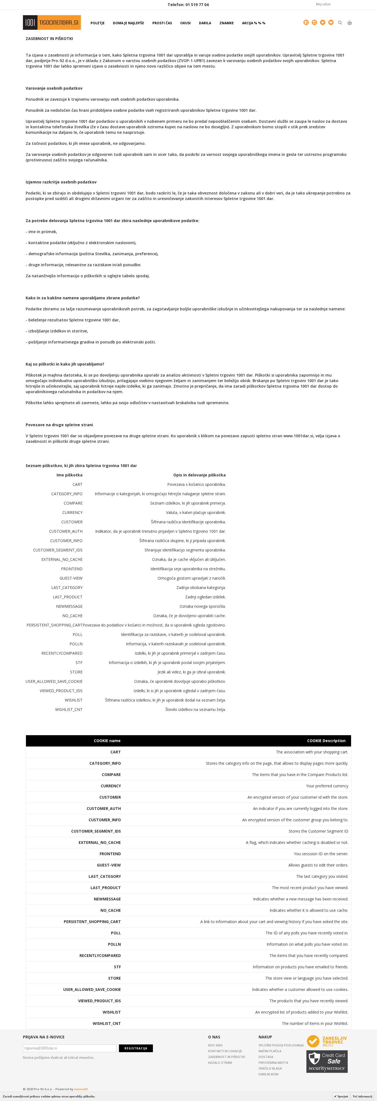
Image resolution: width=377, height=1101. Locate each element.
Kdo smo (215, 1045)
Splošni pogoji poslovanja (281, 1045)
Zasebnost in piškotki (226, 1057)
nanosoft (81, 1089)
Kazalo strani (220, 1062)
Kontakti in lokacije (225, 1051)
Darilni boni (268, 1074)
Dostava (266, 1057)
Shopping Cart (349, 27)
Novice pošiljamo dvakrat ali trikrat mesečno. (58, 1057)
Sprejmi (342, 1096)
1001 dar (52, 22)
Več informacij (362, 1096)
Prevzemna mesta (273, 1062)
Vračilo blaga (270, 1068)
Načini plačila (270, 1051)
